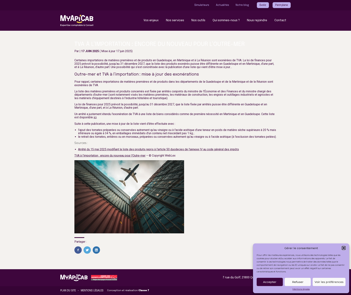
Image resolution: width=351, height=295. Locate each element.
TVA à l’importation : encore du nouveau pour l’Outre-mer (110, 155)
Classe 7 (143, 290)
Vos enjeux (151, 20)
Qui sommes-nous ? (226, 20)
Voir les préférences (329, 282)
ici (95, 117)
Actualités (222, 5)
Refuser (297, 282)
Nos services (175, 20)
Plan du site (68, 290)
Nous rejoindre (257, 20)
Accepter (269, 282)
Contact (280, 20)
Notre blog (242, 5)
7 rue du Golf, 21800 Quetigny (243, 277)
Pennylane (281, 5)
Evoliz (263, 5)
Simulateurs (201, 5)
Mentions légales (301, 289)
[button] (344, 248)
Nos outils (198, 20)
